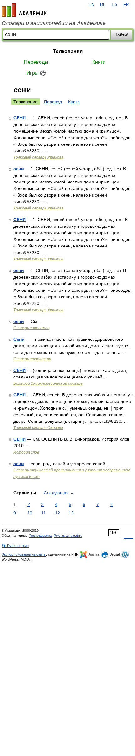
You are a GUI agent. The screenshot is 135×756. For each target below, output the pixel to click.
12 (57, 512)
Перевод (53, 101)
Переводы (36, 62)
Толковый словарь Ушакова (38, 157)
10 (29, 512)
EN (91, 5)
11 (43, 512)
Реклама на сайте (68, 535)
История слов (26, 452)
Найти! (121, 34)
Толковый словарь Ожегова (38, 428)
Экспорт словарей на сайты (24, 554)
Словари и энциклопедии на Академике (54, 23)
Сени (19, 339)
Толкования (68, 51)
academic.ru (24, 10)
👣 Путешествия (15, 545)
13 (71, 512)
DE (103, 5)
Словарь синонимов (31, 328)
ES (114, 5)
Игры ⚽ (36, 73)
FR (126, 5)
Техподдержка (40, 535)
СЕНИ (20, 117)
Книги (98, 62)
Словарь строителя (32, 359)
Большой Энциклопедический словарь (48, 383)
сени (19, 168)
